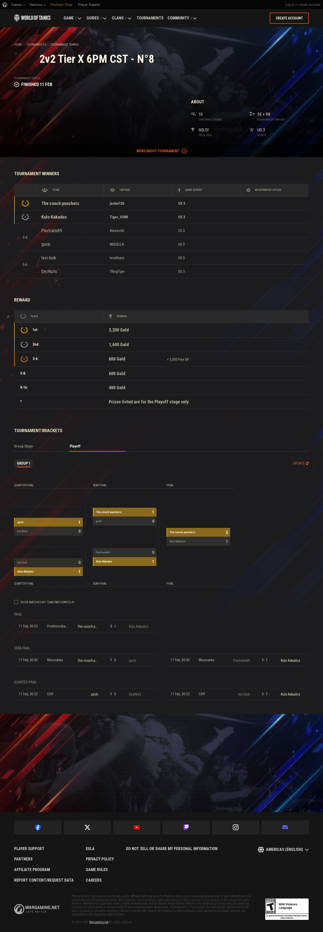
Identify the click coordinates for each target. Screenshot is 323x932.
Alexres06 (117, 231)
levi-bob (48, 257)
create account (309, 5)
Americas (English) (284, 849)
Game (69, 18)
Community (178, 18)
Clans (118, 18)
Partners (23, 859)
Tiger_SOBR (119, 217)
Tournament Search (64, 44)
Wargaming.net (98, 922)
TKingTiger (117, 271)
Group (23, 463)
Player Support (29, 849)
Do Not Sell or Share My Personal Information (172, 849)
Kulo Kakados (54, 217)
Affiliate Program (32, 869)
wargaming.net (37, 909)
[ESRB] (287, 909)
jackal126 (117, 203)
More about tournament (158, 151)
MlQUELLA (117, 244)
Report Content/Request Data (44, 880)
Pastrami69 (51, 230)
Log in (289, 5)
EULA (90, 849)
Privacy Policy (100, 859)
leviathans (117, 258)
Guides (93, 18)
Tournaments (150, 18)
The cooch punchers (60, 203)
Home (18, 44)
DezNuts (49, 271)
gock (45, 244)
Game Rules (97, 869)
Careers (94, 880)
